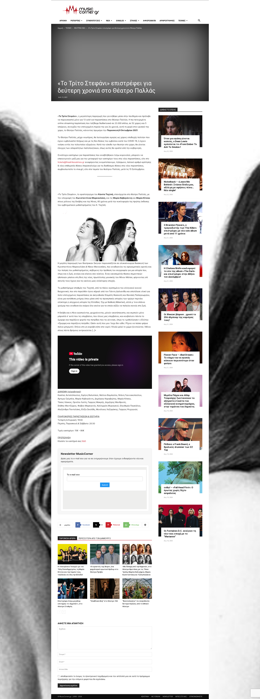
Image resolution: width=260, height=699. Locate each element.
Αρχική (60, 28)
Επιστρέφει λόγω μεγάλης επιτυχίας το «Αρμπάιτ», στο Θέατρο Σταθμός (70, 603)
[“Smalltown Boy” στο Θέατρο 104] (105, 588)
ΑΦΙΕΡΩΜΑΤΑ (149, 20)
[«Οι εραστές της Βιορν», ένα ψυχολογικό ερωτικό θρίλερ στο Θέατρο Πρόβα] (105, 554)
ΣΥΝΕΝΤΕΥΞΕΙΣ (93, 20)
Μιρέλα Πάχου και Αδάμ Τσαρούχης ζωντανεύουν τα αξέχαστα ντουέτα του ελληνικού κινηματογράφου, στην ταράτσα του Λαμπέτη (179, 401)
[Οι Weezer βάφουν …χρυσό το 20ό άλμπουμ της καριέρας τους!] (180, 304)
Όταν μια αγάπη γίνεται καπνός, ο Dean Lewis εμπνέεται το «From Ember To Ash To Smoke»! (180, 142)
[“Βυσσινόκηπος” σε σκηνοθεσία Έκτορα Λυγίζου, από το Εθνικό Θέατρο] (137, 588)
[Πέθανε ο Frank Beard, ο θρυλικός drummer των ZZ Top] (180, 434)
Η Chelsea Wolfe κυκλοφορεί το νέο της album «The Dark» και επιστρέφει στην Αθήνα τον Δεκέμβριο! (179, 272)
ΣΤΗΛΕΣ (133, 20)
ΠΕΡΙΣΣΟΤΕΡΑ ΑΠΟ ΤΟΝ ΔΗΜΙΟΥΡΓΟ (95, 538)
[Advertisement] (153, 10)
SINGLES (120, 20)
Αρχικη (63, 20)
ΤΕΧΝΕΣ (181, 20)
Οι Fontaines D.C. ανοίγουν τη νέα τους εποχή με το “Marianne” (180, 533)
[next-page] (63, 612)
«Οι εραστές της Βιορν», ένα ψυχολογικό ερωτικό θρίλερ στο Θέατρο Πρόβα (104, 569)
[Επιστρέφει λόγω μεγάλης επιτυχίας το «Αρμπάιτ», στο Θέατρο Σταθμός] (72, 588)
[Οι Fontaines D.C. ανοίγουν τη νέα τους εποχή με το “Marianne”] (180, 521)
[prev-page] (59, 612)
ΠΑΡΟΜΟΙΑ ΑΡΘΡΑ (67, 538)
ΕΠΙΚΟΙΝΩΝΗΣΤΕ (195, 696)
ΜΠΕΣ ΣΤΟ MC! (181, 696)
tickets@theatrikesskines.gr (71, 162)
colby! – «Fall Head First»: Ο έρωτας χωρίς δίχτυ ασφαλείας (178, 490)
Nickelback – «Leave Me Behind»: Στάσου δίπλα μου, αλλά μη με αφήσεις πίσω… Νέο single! (179, 186)
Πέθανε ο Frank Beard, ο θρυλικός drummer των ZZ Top (178, 447)
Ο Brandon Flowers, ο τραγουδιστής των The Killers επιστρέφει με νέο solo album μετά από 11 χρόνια (180, 229)
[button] (199, 21)
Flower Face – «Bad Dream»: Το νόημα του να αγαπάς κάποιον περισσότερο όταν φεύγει (179, 359)
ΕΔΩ (84, 441)
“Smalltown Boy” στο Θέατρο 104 (104, 601)
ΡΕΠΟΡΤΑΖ (75, 20)
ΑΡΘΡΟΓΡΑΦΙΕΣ (167, 20)
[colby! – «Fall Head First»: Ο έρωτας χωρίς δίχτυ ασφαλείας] (180, 477)
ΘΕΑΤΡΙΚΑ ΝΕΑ (79, 28)
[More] (145, 525)
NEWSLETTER (168, 696)
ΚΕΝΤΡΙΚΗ (145, 696)
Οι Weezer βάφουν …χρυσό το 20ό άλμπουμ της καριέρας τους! (180, 317)
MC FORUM (155, 696)
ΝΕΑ (108, 20)
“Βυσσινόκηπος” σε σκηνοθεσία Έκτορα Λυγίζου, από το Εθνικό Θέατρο (135, 603)
